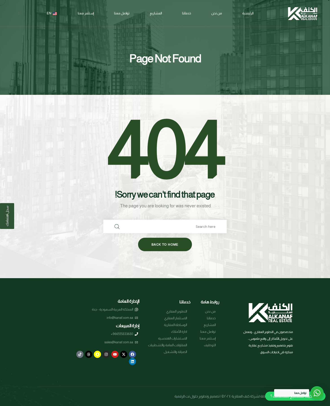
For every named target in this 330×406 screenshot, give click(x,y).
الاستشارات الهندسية (172, 338)
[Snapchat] (97, 354)
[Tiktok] (80, 354)
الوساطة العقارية (175, 325)
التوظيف (210, 345)
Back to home (165, 244)
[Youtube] (115, 354)
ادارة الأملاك (179, 331)
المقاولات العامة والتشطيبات (167, 345)
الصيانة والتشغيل (175, 352)
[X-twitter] (123, 354)
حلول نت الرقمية (186, 396)
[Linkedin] (132, 361)
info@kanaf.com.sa (120, 317)
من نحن (216, 13)
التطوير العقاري (176, 311)
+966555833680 (122, 334)
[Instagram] (106, 354)
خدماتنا (186, 13)
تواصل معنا (122, 13)
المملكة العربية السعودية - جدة (112, 309)
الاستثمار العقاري (175, 318)
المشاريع (156, 13)
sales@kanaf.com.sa (118, 342)
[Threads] (88, 354)
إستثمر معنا (86, 13)
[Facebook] (132, 354)
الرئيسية (247, 13)
